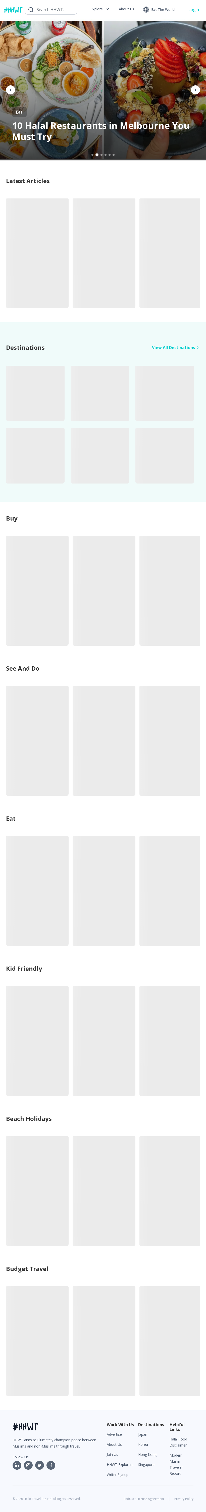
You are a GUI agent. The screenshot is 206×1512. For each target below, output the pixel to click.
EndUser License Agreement (144, 1499)
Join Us (112, 1454)
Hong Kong (147, 1454)
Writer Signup (117, 1474)
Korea (143, 1444)
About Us (114, 1444)
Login (193, 9)
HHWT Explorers (120, 1464)
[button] (100, 9)
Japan (142, 1434)
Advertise (114, 1434)
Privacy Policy (183, 1499)
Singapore (146, 1464)
